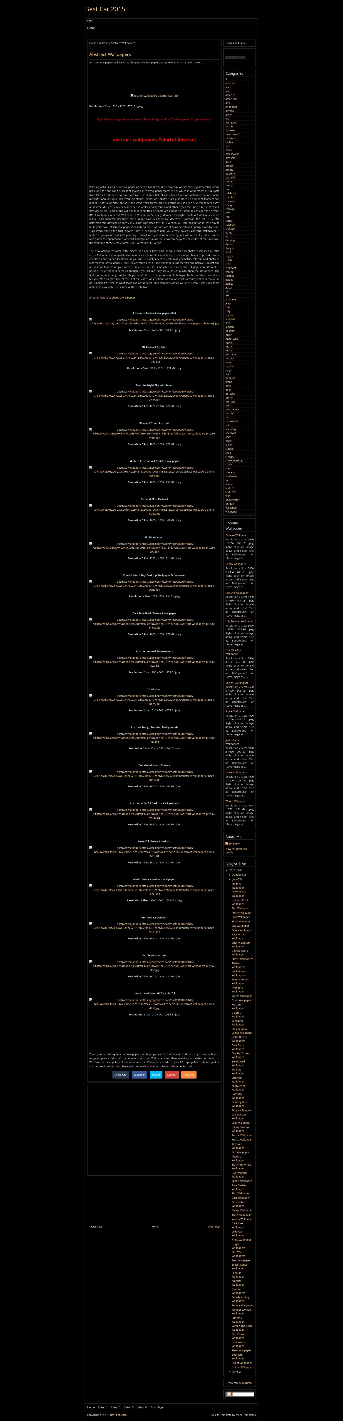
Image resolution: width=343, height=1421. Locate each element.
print (228, 405)
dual (228, 252)
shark (228, 441)
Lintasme (188, 1074)
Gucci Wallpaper (241, 1000)
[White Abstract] (154, 551)
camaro (229, 181)
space (228, 464)
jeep (228, 303)
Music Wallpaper (242, 1139)
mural (229, 346)
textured (230, 492)
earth (228, 260)
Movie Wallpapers (236, 772)
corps (228, 220)
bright (229, 169)
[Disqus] (154, 1130)
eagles (229, 256)
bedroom (230, 138)
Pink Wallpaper (241, 1193)
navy (228, 362)
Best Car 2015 (105, 9)
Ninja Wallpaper (241, 1239)
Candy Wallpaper (235, 564)
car (227, 189)
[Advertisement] (154, 73)
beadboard (232, 134)
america (230, 95)
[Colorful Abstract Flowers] (154, 779)
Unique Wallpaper (242, 1367)
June (235, 1371)
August (237, 874)
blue (228, 161)
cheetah (230, 197)
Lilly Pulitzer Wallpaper (239, 621)
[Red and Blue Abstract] (154, 513)
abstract (230, 83)
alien (228, 91)
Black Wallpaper (241, 1214)
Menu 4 (142, 1407)
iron (227, 295)
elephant (230, 268)
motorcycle (231, 338)
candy (229, 185)
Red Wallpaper (240, 1152)
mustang (230, 354)
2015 (232, 870)
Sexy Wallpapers (241, 1110)
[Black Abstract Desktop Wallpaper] (154, 894)
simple (229, 448)
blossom (230, 158)
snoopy (229, 456)
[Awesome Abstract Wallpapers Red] (154, 323)
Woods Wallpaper (236, 801)
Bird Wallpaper (241, 917)
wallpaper (231, 511)
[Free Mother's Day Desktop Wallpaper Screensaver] (154, 589)
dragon (229, 248)
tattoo (228, 480)
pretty (229, 397)
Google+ (172, 1074)
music (229, 350)
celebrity (230, 193)
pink (228, 385)
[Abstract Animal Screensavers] (154, 665)
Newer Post (95, 1226)
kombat (229, 315)
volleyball (231, 507)
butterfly (230, 177)
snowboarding (234, 460)
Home (91, 28)
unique (229, 503)
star (227, 468)
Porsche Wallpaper (236, 592)
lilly (227, 323)
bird (227, 146)
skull (228, 452)
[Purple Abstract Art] (154, 970)
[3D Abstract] (154, 703)
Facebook (139, 1074)
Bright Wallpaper (242, 1363)
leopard (230, 319)
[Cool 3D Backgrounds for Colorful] (154, 1008)
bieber (229, 142)
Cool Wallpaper (241, 1197)
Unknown (234, 843)
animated (231, 106)
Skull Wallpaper (241, 1122)
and (227, 103)
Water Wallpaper (242, 995)
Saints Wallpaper (242, 930)
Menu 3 (129, 1407)
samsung (230, 429)
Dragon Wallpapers (236, 682)
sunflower (231, 476)
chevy (228, 205)
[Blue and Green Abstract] (154, 437)
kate (227, 307)
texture (229, 488)
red (227, 417)
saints (229, 425)
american (231, 99)
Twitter (156, 1074)
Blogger (246, 1383)
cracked (230, 228)
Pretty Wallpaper (242, 912)
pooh (228, 389)
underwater (232, 499)
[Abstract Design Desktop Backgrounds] (154, 742)
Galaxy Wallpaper (242, 1210)
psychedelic (232, 409)
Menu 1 (103, 1407)
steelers (230, 472)
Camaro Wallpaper (236, 535)
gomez (229, 283)
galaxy (229, 279)
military (230, 330)
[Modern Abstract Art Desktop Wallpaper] (154, 475)
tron (227, 496)
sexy (228, 437)
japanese (230, 299)
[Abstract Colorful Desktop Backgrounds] (154, 817)
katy (227, 311)
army (228, 114)
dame (228, 232)
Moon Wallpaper (242, 921)
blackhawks (232, 154)
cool (227, 216)
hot (227, 291)
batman (230, 130)
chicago (230, 209)
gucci (228, 287)
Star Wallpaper (241, 908)
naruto (229, 358)
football (230, 275)
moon (228, 334)
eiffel (228, 264)
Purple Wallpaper (242, 1135)
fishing (229, 272)
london (229, 327)
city (227, 213)
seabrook (230, 433)
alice (228, 87)
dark (228, 236)
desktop (230, 240)
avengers (230, 122)
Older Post (214, 1226)
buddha (230, 173)
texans (229, 484)
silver (228, 444)
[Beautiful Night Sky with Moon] (154, 399)
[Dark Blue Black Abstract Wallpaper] (154, 627)
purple (229, 413)
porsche (230, 393)
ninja (228, 370)
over (228, 374)
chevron (230, 201)
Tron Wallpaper (241, 1260)
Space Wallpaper (235, 711)
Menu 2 (116, 1407)
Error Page (156, 1407)
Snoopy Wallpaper (242, 1305)
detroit (229, 244)
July (234, 879)
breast (229, 165)
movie (229, 342)
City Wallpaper (240, 925)
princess (230, 401)
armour (229, 110)
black (228, 150)
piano (228, 382)
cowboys (230, 224)
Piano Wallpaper (241, 1350)
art (227, 118)
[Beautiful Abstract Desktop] (154, 856)
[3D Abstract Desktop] (154, 361)
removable (231, 421)
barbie (229, 126)
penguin (230, 378)
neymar (230, 366)
